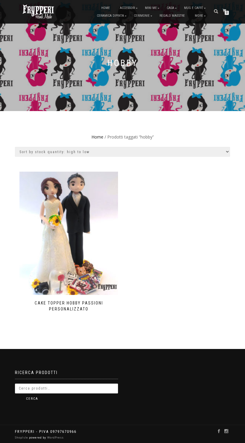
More (199, 16)
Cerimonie (142, 16)
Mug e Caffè (193, 8)
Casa (170, 8)
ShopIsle (22, 437)
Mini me (151, 8)
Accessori (127, 8)
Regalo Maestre (172, 16)
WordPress (55, 437)
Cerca (32, 399)
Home (105, 8)
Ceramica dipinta (110, 16)
